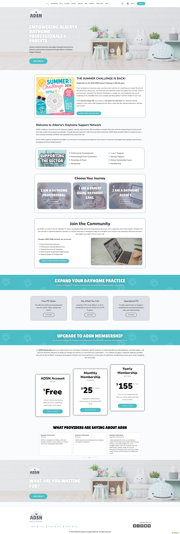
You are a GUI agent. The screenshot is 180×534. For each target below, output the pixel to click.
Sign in (133, 3)
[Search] (122, 3)
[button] (38, 444)
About (33, 526)
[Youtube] (145, 525)
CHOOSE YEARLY (127, 406)
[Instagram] (138, 525)
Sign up (141, 3)
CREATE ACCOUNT (52, 411)
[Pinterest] (149, 525)
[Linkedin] (141, 525)
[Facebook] (134, 525)
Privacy (50, 526)
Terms (59, 526)
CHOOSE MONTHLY (90, 410)
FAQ (76, 526)
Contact (41, 526)
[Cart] (128, 3)
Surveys (68, 526)
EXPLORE (49, 315)
